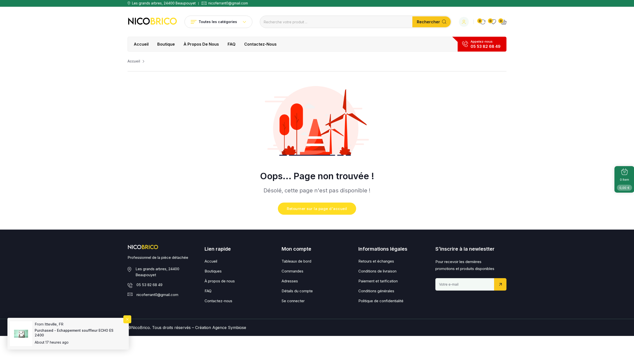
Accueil (141, 44)
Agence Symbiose (229, 327)
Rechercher (428, 21)
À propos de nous (201, 44)
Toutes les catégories (218, 22)
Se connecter (293, 300)
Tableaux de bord (296, 261)
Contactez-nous (260, 44)
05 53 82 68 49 (486, 46)
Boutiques (213, 271)
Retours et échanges (376, 261)
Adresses (290, 281)
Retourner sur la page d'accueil (317, 208)
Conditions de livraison (377, 271)
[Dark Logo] (152, 22)
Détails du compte (297, 291)
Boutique (166, 44)
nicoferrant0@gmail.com (228, 3)
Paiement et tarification (378, 281)
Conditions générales (376, 291)
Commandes (292, 271)
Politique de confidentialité (380, 300)
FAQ (232, 44)
